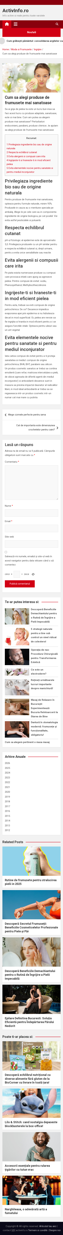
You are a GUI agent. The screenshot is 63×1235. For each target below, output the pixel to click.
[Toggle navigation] (15, 24)
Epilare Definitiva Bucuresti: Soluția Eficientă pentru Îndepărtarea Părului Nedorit (29, 1022)
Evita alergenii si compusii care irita (26, 156)
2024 (7, 772)
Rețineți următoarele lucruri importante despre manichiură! (42, 684)
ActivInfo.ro (15, 10)
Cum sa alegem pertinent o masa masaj (27, 742)
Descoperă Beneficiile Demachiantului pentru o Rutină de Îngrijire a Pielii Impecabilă (30, 974)
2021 (7, 787)
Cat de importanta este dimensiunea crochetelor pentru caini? (35, 427)
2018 (7, 801)
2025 (7, 768)
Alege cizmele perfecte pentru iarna (27, 414)
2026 (7, 763)
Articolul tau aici (47, 1226)
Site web (9, 536)
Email (8, 521)
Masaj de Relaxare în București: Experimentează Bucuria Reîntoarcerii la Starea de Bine (44, 708)
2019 (7, 796)
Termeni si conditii (37, 1230)
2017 (7, 806)
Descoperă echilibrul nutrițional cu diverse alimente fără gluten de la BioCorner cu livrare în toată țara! (28, 1078)
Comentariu (12, 461)
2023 (7, 777)
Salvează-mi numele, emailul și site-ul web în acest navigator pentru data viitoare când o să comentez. (29, 560)
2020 (7, 791)
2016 (7, 811)
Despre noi (55, 1230)
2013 (7, 825)
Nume (9, 505)
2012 (7, 830)
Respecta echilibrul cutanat (22, 152)
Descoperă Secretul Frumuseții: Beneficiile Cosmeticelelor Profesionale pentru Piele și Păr (31, 927)
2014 (7, 820)
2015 (7, 816)
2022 (7, 782)
